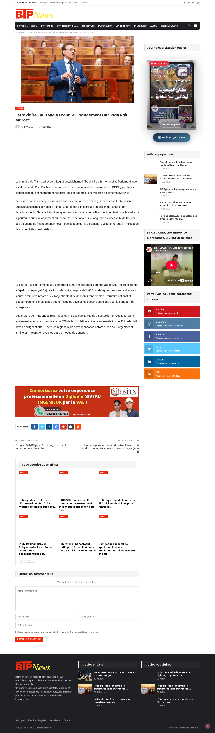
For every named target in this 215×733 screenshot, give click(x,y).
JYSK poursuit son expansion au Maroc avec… (177, 191)
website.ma (194, 728)
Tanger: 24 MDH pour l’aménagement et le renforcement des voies (41, 446)
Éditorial (22, 26)
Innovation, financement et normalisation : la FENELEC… (175, 204)
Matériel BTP (105, 26)
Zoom (34, 26)
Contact (84, 2)
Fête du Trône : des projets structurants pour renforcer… (176, 177)
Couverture (87, 26)
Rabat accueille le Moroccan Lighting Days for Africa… (176, 164)
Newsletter (74, 2)
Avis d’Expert (123, 26)
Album (154, 26)
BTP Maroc (47, 26)
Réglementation (170, 26)
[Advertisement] (77, 155)
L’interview (140, 26)
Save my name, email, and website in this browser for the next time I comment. (58, 632)
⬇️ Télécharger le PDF (171, 137)
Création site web (177, 728)
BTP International (67, 26)
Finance (20, 108)
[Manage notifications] (207, 726)
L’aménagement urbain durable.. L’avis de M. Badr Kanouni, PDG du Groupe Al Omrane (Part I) (110, 448)
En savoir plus (22, 699)
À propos (44, 2)
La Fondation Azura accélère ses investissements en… (178, 217)
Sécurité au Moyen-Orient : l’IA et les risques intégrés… (115, 674)
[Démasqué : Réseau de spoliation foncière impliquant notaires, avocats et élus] (117, 528)
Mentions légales (58, 2)
